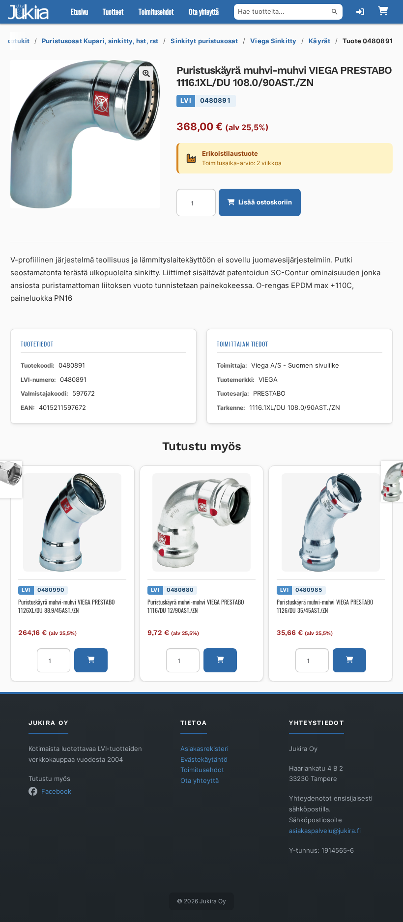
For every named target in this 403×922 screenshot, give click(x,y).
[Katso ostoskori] (382, 12)
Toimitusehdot (156, 11)
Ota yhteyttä (204, 11)
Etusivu (79, 11)
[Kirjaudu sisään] (360, 12)
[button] (146, 73)
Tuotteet (113, 11)
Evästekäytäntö (204, 759)
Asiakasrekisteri (204, 748)
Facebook (56, 791)
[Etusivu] (30, 12)
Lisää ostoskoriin (265, 202)
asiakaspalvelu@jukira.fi (325, 831)
